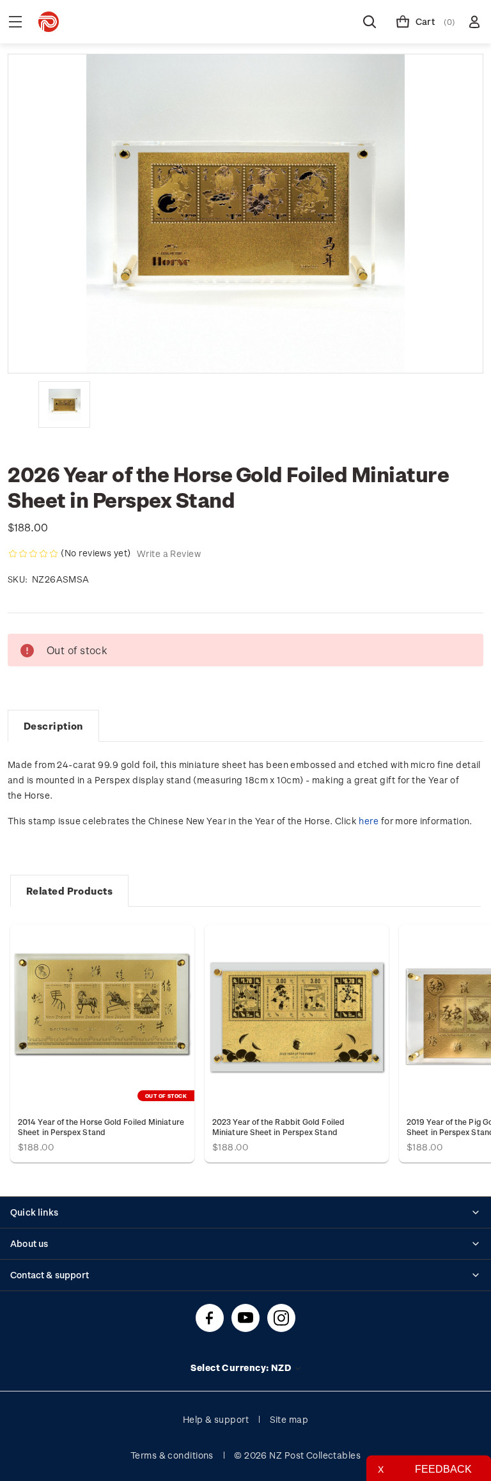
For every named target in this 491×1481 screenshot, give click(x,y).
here (368, 820)
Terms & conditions (172, 1455)
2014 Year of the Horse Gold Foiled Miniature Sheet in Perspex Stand (101, 1126)
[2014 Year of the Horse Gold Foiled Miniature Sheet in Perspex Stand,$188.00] (102, 1017)
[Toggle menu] (15, 21)
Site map (289, 1419)
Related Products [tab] (69, 891)
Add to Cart (296, 1016)
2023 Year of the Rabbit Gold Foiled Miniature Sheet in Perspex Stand (278, 1126)
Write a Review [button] (169, 553)
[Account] (474, 21)
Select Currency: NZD (242, 1367)
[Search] (369, 21)
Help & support (216, 1419)
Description (53, 726)
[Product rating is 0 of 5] (33, 554)
